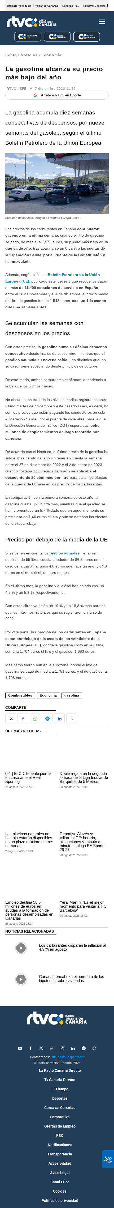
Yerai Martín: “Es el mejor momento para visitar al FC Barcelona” (83, 906)
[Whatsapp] (94, 1049)
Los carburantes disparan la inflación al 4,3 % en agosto (72, 947)
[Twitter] (41, 1049)
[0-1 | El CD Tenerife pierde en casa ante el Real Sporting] (29, 754)
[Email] (71, 718)
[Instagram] (62, 1049)
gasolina (71, 695)
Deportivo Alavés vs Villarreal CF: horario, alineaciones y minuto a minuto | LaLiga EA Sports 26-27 (82, 841)
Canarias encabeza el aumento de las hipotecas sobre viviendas (71, 978)
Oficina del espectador (67, 1057)
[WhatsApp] (35, 718)
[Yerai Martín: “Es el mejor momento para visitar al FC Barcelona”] (84, 883)
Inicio (11, 55)
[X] (10, 718)
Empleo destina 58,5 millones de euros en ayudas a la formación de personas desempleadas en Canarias (29, 910)
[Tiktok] (52, 1049)
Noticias (29, 55)
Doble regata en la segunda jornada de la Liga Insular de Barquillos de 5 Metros (84, 777)
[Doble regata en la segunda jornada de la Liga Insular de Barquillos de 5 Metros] (84, 754)
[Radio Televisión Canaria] (31, 22)
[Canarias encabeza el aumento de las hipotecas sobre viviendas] (20, 979)
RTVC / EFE (17, 88)
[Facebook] (22, 718)
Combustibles (20, 695)
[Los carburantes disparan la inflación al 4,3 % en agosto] (20, 948)
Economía (51, 55)
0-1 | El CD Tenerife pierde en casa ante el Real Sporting (28, 777)
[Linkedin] (59, 718)
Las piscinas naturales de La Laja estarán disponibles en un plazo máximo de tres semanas (29, 839)
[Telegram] (47, 718)
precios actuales (65, 553)
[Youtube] (20, 1049)
